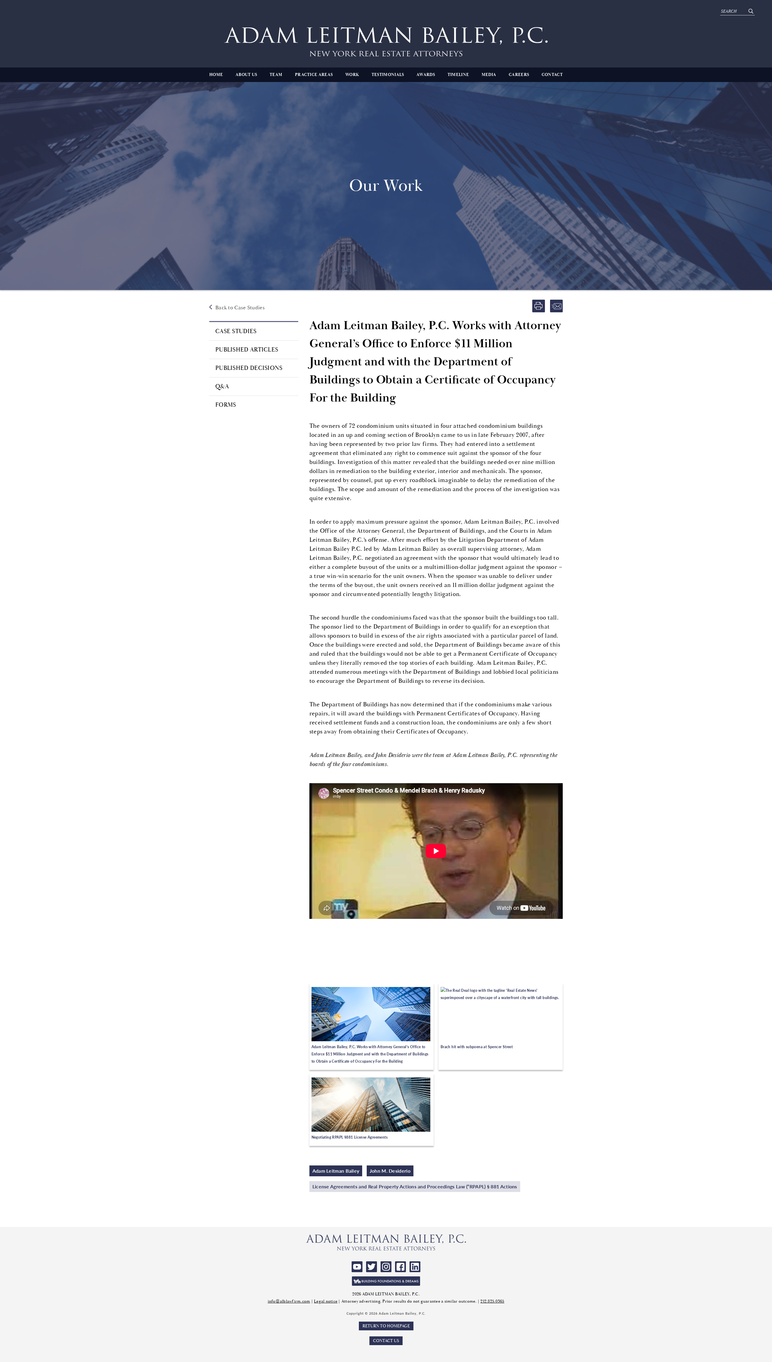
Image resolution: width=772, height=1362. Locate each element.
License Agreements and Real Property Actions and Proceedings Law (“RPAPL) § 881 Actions (414, 1186)
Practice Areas (314, 74)
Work (352, 74)
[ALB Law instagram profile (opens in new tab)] (386, 1266)
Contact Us (386, 1340)
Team (276, 74)
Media (489, 74)
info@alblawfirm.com (289, 1301)
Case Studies (236, 331)
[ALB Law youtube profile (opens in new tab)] (357, 1266)
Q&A (222, 386)
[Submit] (751, 11)
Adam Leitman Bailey (335, 1170)
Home (216, 74)
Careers (519, 74)
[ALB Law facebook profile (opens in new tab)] (400, 1266)
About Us (246, 74)
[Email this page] (556, 306)
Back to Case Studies (240, 307)
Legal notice (325, 1301)
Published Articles (246, 349)
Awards (425, 74)
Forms (225, 404)
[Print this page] (538, 306)
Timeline (458, 74)
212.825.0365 (492, 1301)
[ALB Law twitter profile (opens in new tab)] (371, 1266)
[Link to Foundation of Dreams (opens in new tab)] (386, 1281)
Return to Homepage (386, 1326)
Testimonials (388, 74)
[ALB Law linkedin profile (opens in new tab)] (415, 1266)
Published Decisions (249, 368)
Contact (552, 74)
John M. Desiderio (390, 1170)
